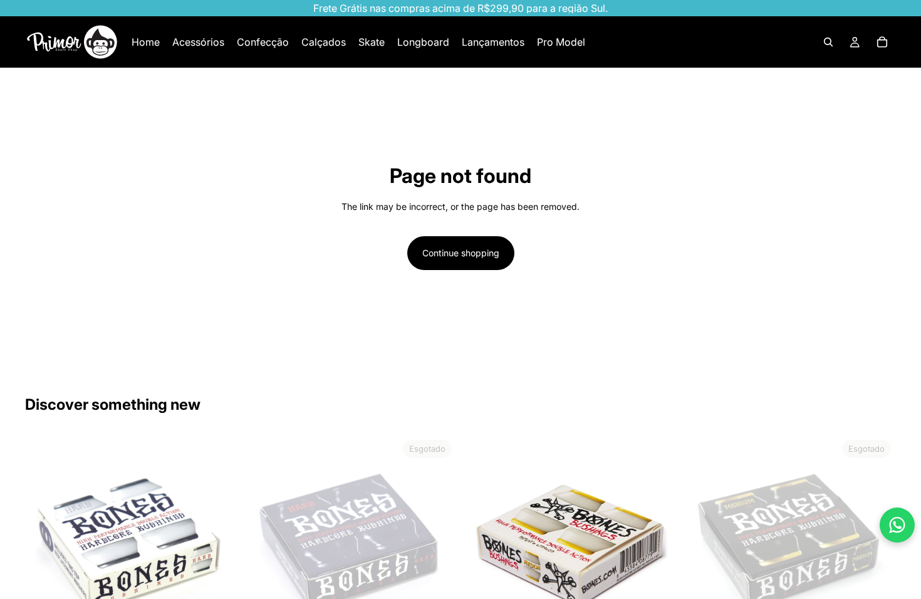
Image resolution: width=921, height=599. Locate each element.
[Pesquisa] (828, 42)
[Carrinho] (882, 42)
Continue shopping (460, 252)
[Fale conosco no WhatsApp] (897, 525)
